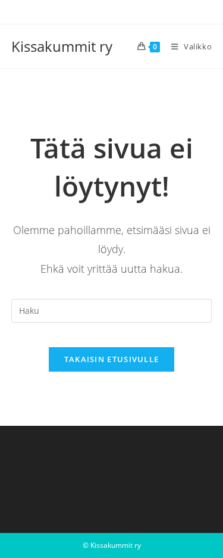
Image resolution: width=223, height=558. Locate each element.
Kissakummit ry (61, 46)
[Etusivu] (15, 95)
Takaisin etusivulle (111, 359)
